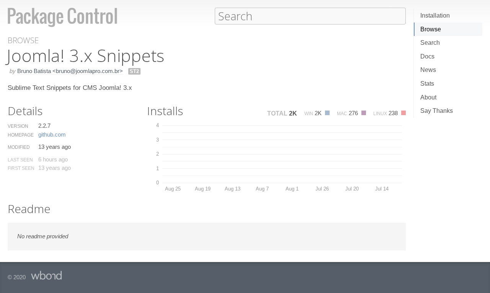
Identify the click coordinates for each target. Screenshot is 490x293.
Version (18, 126)
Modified (19, 147)
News (428, 70)
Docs (427, 56)
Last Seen (20, 160)
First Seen (21, 168)
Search (430, 42)
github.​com (52, 134)
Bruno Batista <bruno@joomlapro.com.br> (70, 71)
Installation (435, 15)
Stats (427, 83)
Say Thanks (436, 110)
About (428, 97)
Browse (430, 29)
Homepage (21, 135)
